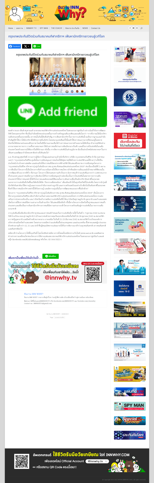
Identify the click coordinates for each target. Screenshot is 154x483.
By (53, 314)
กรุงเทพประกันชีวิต (59, 317)
